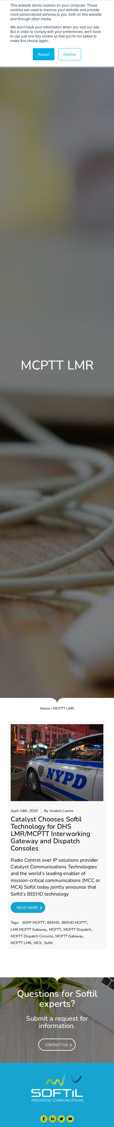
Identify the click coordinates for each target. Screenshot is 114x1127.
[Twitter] (61, 1118)
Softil (48, 943)
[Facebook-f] (43, 1118)
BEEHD (53, 923)
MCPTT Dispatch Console (32, 936)
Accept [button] (43, 54)
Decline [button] (69, 54)
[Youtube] (70, 1118)
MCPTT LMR (21, 943)
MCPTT (55, 930)
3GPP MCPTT (33, 923)
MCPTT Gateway (69, 936)
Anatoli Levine (61, 811)
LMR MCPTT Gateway (29, 930)
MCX (38, 943)
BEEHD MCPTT (74, 923)
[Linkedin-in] (52, 1118)
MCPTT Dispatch (77, 930)
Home (45, 708)
